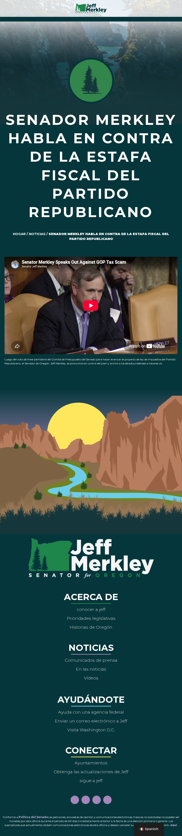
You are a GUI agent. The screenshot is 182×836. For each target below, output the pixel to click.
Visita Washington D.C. (91, 730)
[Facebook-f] (75, 800)
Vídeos (91, 678)
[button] (91, 18)
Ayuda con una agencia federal (91, 712)
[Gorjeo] (107, 800)
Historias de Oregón (91, 627)
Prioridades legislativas (91, 618)
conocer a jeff (91, 609)
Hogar (19, 234)
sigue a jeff (91, 780)
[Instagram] (85, 800)
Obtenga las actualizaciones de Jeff (91, 771)
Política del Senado (33, 817)
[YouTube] (96, 800)
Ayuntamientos (91, 763)
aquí (173, 825)
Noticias (37, 234)
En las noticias (91, 669)
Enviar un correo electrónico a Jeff (91, 721)
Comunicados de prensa (91, 660)
